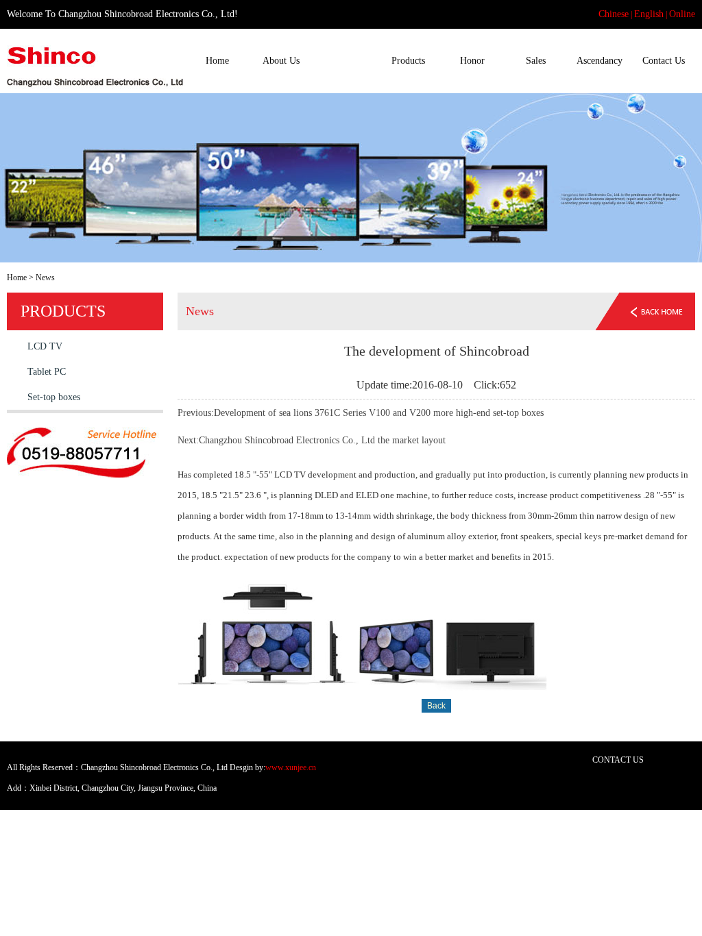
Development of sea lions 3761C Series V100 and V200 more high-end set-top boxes (379, 413)
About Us (281, 61)
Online (682, 14)
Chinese (613, 14)
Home (217, 61)
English (649, 14)
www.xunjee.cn (290, 767)
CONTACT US (618, 760)
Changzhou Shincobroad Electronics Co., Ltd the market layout (322, 440)
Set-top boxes (53, 397)
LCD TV (44, 346)
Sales (536, 61)
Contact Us (663, 61)
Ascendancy (599, 61)
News (344, 61)
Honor (472, 61)
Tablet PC (46, 372)
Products (408, 61)
